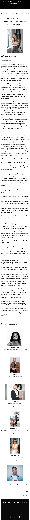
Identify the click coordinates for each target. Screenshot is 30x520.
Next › (26, 491)
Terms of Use (16, 502)
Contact (24, 502)
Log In (27, 13)
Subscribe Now (16, 6)
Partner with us (18, 24)
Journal (24, 18)
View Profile (15, 352)
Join (22, 13)
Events (12, 21)
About (9, 24)
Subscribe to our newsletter (15, 507)
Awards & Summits (22, 21)
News (13, 18)
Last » (26, 495)
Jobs (18, 18)
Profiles (5, 21)
